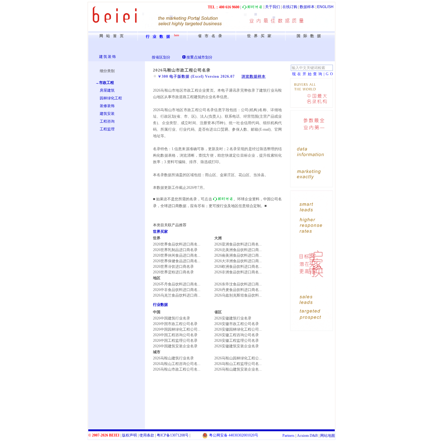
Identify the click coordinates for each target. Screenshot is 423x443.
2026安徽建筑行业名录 (232, 318)
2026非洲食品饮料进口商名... (238, 272)
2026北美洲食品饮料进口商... (238, 250)
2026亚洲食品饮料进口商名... (238, 244)
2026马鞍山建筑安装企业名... (238, 369)
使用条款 (146, 435)
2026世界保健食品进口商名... (176, 261)
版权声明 (129, 435)
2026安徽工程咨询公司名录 (236, 335)
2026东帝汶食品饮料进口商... (238, 284)
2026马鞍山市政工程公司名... (176, 369)
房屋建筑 (107, 90)
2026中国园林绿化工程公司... (176, 329)
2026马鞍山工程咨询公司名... (176, 364)
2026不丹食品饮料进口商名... (176, 284)
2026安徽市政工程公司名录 (236, 324)
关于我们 (272, 7)
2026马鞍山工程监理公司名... (238, 364)
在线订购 (289, 7)
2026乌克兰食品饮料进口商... (176, 295)
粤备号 (173, 435)
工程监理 (107, 129)
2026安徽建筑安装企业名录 (236, 346)
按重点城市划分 (199, 57)
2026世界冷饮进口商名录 (173, 266)
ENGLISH (325, 7)
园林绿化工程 (111, 98)
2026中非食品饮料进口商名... (176, 290)
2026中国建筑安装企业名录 (175, 346)
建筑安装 (107, 113)
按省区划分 (161, 57)
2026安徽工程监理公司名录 (236, 340)
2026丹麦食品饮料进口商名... (238, 290)
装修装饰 (107, 106)
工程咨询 (107, 121)
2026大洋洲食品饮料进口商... (238, 261)
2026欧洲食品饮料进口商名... (238, 266)
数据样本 (307, 7)
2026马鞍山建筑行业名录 (173, 358)
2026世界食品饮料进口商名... (176, 244)
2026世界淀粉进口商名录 (173, 272)
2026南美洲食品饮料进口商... (238, 255)
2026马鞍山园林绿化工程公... (238, 358)
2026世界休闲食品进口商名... (176, 255)
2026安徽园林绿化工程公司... (238, 329)
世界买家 (160, 231)
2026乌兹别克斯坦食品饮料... (238, 295)
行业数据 (160, 304)
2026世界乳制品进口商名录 (175, 250)
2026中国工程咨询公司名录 (175, 335)
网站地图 (327, 435)
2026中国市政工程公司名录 (175, 324)
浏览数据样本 (254, 76)
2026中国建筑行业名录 (171, 318)
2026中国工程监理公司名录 (175, 340)
